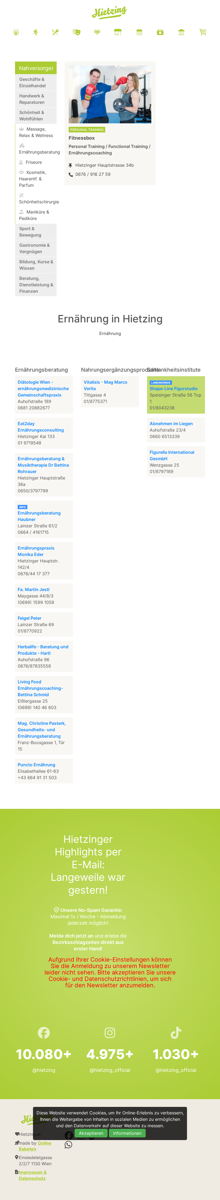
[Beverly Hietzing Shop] (209, 33)
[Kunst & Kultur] (83, 33)
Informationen (127, 1133)
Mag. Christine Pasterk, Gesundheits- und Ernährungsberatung (42, 730)
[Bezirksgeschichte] (188, 33)
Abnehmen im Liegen (171, 423)
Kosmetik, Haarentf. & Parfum (32, 179)
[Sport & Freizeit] (42, 33)
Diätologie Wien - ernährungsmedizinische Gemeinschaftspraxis (43, 388)
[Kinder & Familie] (23, 33)
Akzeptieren (91, 1133)
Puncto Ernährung (36, 764)
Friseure (33, 162)
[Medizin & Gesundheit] (104, 33)
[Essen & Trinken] (62, 33)
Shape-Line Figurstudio (174, 388)
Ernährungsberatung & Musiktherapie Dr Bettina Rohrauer (43, 465)
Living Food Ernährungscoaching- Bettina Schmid (40, 688)
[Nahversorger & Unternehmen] (124, 33)
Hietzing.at (110, 13)
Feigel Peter (29, 618)
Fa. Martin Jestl (33, 589)
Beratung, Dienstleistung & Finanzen (36, 285)
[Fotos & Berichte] (167, 33)
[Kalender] (146, 33)
